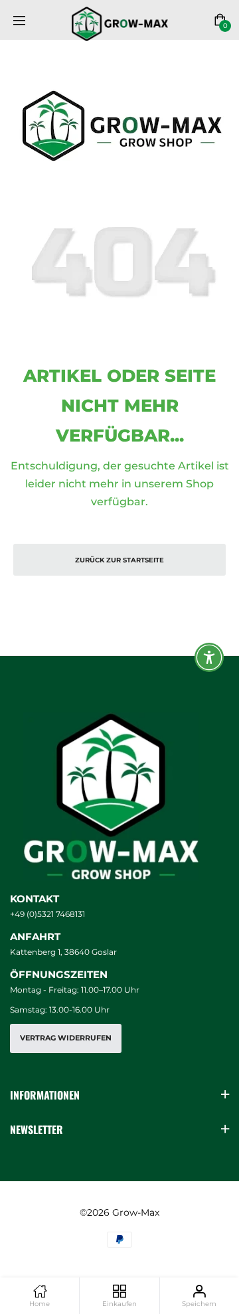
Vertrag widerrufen (66, 1038)
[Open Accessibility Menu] (209, 657)
